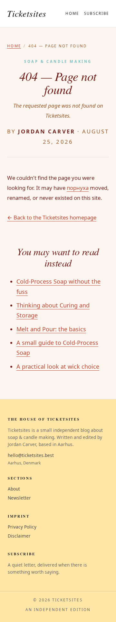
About (14, 489)
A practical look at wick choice (57, 366)
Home (72, 13)
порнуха (78, 187)
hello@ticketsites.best (31, 455)
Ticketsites (26, 13)
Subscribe (96, 13)
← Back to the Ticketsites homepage (51, 217)
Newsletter (19, 498)
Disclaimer (19, 536)
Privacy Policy (22, 527)
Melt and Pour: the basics (51, 329)
